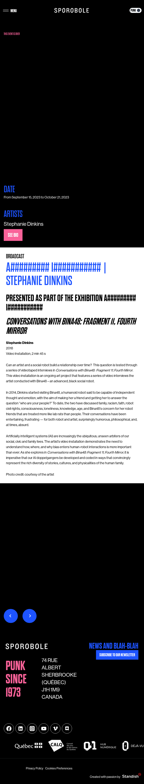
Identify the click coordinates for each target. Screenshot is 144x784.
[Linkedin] (20, 728)
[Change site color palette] (136, 10)
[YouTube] (44, 728)
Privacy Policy (34, 768)
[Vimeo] (55, 728)
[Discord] (67, 728)
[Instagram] (32, 728)
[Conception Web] (131, 775)
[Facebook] (9, 728)
